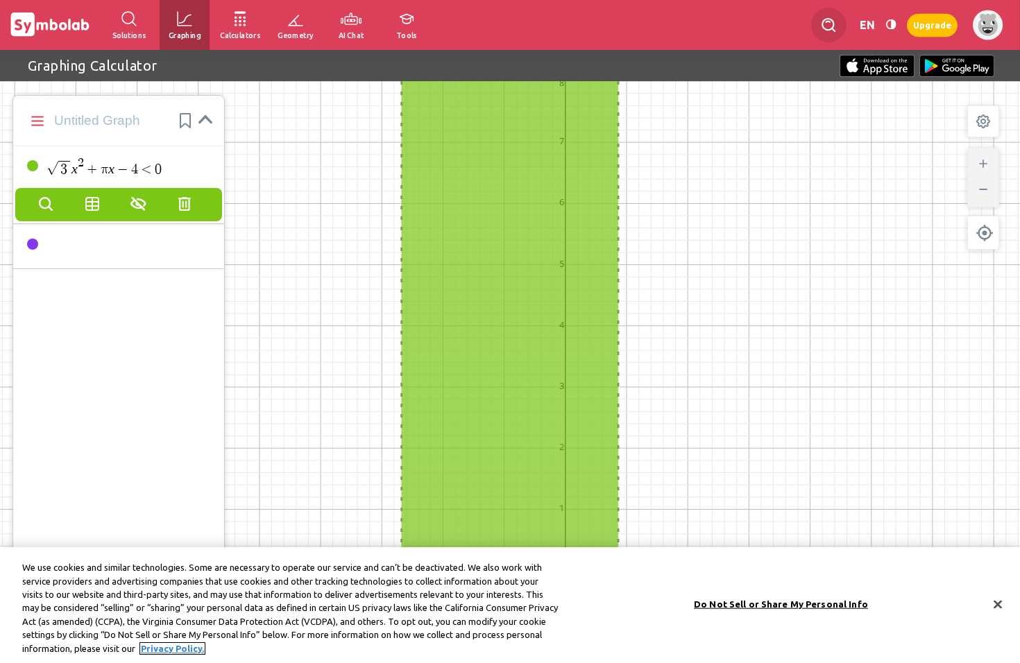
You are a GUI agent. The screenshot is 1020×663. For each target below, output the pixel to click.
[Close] (998, 604)
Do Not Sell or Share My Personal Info (781, 603)
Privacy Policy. (172, 648)
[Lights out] (891, 25)
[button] (185, 120)
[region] (510, 605)
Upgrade (932, 24)
